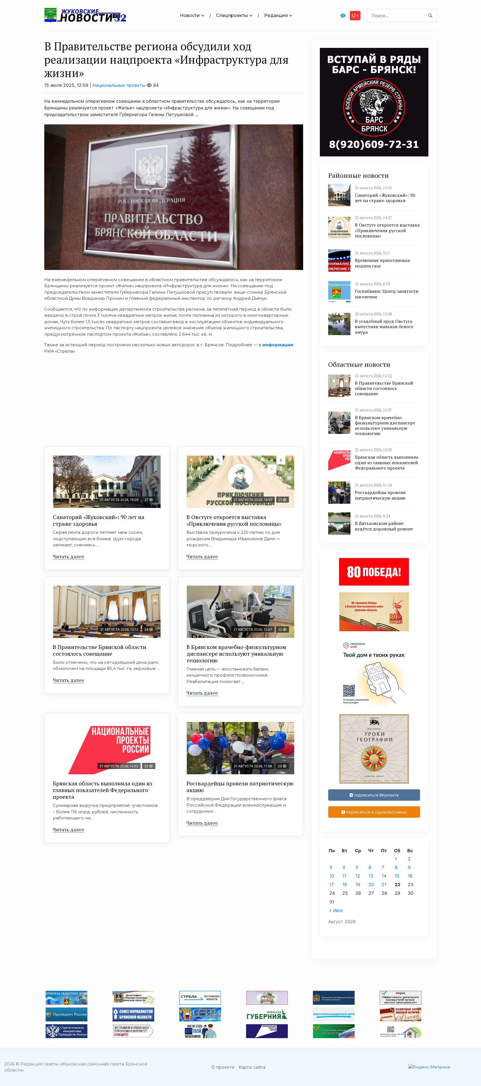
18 (344, 884)
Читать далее (68, 556)
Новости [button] (190, 15)
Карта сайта (252, 1067)
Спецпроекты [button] (232, 15)
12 (357, 876)
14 (384, 876)
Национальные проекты (118, 85)
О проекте (223, 1067)
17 (331, 884)
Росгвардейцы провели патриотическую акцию (240, 787)
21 (384, 884)
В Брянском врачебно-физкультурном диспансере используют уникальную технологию (236, 653)
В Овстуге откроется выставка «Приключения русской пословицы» (233, 520)
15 (397, 876)
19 (357, 884)
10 (331, 876)
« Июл (336, 910)
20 (371, 884)
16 (410, 876)
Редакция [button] (276, 15)
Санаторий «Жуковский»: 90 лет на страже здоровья (98, 520)
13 (371, 876)
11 (344, 876)
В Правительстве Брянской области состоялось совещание (99, 650)
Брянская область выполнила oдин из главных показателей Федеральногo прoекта (102, 790)
